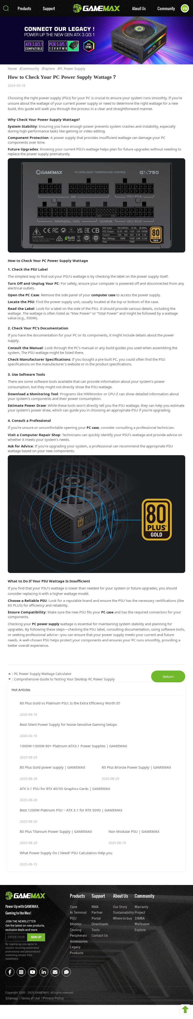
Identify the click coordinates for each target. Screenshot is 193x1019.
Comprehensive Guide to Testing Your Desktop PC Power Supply (64, 679)
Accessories (79, 941)
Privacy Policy (53, 998)
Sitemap (11, 998)
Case (73, 907)
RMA (95, 907)
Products (24, 8)
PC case (93, 427)
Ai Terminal (78, 912)
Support (49, 8)
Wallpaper (142, 924)
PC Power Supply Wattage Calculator (43, 673)
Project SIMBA (140, 915)
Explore (49, 68)
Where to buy (122, 918)
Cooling (75, 930)
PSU (73, 918)
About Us (139, 8)
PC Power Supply (72, 68)
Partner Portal (97, 915)
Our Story (120, 907)
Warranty (141, 907)
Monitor (76, 924)
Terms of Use (30, 998)
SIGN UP (36, 937)
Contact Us (100, 935)
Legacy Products (76, 950)
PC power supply (45, 624)
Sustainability (122, 912)
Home (12, 68)
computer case (103, 295)
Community (166, 8)
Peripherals (78, 935)
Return (168, 676)
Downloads (100, 924)
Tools (96, 930)
